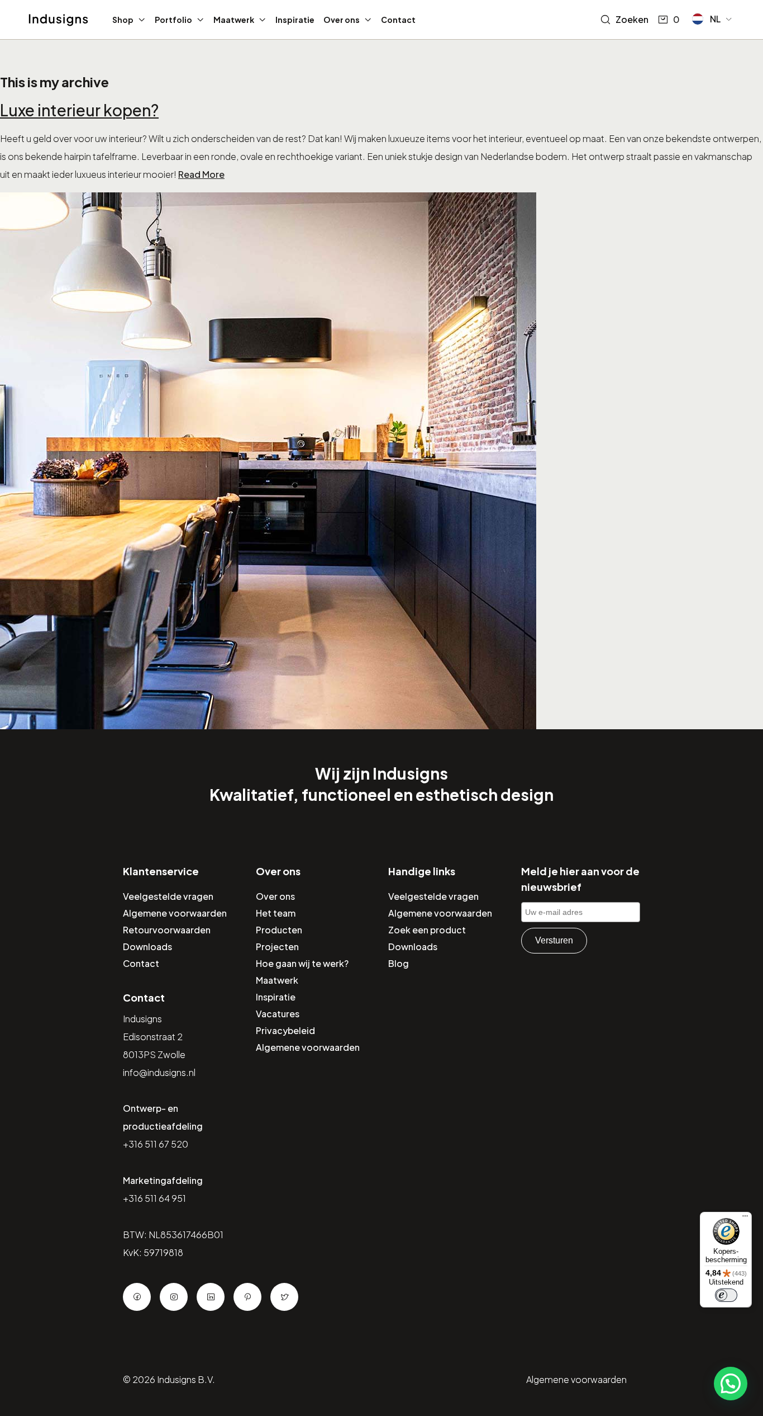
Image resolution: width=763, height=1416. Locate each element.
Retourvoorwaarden (167, 930)
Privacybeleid (285, 1030)
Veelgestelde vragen (168, 896)
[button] (712, 19)
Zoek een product (427, 930)
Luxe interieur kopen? (79, 110)
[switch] (726, 1295)
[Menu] (745, 1218)
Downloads (147, 946)
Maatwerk (233, 20)
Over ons (341, 20)
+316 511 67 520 (155, 1144)
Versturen (554, 940)
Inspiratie (294, 20)
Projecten (277, 946)
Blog (398, 963)
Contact (398, 20)
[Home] (58, 20)
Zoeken (632, 19)
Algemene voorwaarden (175, 913)
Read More (201, 174)
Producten (279, 930)
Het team (275, 913)
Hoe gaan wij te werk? (302, 963)
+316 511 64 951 (154, 1198)
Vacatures (277, 1013)
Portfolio (173, 20)
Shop (122, 20)
